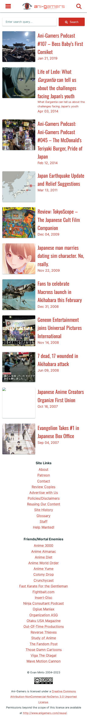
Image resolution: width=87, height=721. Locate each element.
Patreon (43, 475)
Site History (43, 510)
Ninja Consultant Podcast (43, 603)
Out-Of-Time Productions (43, 626)
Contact (43, 481)
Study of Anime (43, 638)
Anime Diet (43, 557)
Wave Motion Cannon (43, 661)
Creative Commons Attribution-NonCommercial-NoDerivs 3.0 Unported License (43, 697)
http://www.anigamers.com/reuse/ (45, 713)
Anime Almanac (43, 551)
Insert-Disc (43, 597)
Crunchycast (44, 580)
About (43, 469)
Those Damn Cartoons (44, 649)
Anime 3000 (43, 545)
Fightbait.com (43, 592)
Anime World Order (43, 563)
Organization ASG (43, 615)
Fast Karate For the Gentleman (43, 586)
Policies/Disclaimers (44, 498)
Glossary (43, 516)
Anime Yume (43, 568)
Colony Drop (43, 574)
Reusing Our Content (43, 504)
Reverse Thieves (44, 632)
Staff (44, 521)
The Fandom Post (44, 644)
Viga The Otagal (43, 655)
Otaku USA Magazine (44, 621)
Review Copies (43, 487)
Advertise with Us (43, 492)
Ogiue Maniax (43, 609)
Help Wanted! (43, 527)
